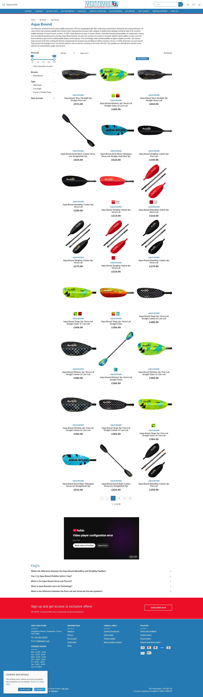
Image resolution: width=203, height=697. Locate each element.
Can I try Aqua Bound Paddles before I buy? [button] (51, 576)
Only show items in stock (43, 66)
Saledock (54, 691)
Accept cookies (25, 689)
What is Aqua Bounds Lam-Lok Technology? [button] (51, 586)
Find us (70, 635)
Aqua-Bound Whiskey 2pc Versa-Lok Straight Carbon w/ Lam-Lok (78, 373)
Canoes (39, 11)
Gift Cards (143, 11)
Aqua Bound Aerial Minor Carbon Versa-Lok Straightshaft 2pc (78, 155)
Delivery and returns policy (150, 642)
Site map (65, 689)
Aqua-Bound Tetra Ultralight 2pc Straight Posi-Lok (78, 99)
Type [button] (33, 81)
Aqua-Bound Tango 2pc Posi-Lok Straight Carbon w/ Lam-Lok (116, 429)
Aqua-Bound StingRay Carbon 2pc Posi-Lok (154, 155)
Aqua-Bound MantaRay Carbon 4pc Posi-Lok (154, 485)
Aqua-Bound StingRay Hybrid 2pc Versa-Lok (116, 211)
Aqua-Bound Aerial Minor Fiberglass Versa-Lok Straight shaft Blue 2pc (116, 155)
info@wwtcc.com (43, 641)
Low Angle (37, 89)
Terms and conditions (148, 631)
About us (70, 631)
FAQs (69, 646)
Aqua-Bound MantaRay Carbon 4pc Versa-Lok (154, 261)
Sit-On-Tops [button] (52, 11)
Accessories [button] (115, 11)
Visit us (174, 11)
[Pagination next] (124, 498)
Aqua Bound (55, 20)
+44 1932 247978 (40, 637)
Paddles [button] (82, 11)
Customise (39, 689)
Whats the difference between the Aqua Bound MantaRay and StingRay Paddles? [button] (68, 571)
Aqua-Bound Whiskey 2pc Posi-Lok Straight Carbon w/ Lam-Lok (78, 429)
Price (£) (35, 53)
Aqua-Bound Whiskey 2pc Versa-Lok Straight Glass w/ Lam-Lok (116, 104)
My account (71, 639)
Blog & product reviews (113, 642)
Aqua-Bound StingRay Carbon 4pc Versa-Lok (78, 261)
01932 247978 (11, 5)
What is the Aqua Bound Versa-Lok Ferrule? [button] (51, 581)
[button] (193, 4)
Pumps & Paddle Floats (42, 92)
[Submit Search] (180, 4)
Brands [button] (34, 72)
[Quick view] (93, 89)
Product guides (109, 639)
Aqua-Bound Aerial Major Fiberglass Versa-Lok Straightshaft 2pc (78, 485)
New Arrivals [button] (37, 98)
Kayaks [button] (28, 11)
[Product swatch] (113, 96)
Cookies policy (146, 635)
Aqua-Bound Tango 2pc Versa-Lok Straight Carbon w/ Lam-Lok (154, 317)
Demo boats (108, 635)
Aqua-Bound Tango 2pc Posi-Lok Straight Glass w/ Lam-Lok (154, 434)
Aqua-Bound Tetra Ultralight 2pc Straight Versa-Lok (154, 99)
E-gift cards (71, 642)
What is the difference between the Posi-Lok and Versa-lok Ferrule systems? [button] (66, 591)
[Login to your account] (188, 4)
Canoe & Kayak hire (111, 631)
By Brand (43, 20)
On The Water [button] (67, 11)
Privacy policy (145, 639)
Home (33, 20)
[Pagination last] (130, 498)
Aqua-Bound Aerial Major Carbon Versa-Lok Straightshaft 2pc (116, 485)
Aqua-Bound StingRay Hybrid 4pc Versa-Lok (116, 267)
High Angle (37, 85)
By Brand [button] (130, 11)
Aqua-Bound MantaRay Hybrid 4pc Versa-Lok (154, 211)
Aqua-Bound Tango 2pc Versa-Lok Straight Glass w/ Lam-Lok (78, 322)
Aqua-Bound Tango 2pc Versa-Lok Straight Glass (116, 322)
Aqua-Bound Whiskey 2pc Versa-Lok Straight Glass (116, 378)
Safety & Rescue (98, 11)
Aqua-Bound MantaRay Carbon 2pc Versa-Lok (78, 205)
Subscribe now (158, 608)
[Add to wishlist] (93, 60)
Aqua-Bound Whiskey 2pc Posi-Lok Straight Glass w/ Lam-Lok (153, 373)
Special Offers (159, 11)
